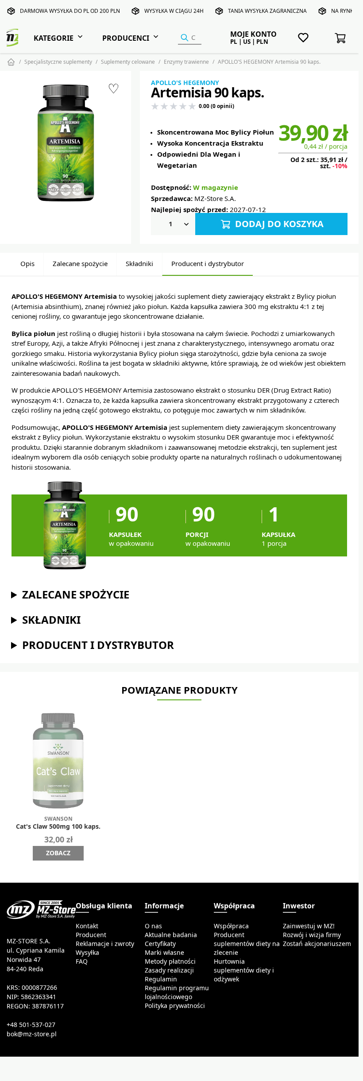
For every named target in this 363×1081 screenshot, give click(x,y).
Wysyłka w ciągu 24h (174, 11)
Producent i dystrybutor (207, 263)
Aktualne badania (171, 935)
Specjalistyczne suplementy (58, 62)
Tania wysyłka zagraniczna (267, 11)
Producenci (125, 38)
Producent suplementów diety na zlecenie (247, 944)
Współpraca (231, 926)
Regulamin (161, 979)
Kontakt (87, 926)
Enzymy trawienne (186, 62)
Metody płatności (170, 961)
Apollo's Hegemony (185, 83)
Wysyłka (87, 953)
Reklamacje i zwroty (105, 944)
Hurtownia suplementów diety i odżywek (244, 970)
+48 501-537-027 (31, 1025)
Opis (27, 263)
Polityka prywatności (175, 1006)
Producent (91, 935)
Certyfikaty (160, 944)
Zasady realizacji (169, 970)
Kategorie (53, 38)
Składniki (139, 263)
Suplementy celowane (128, 62)
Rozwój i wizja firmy (312, 935)
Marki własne (164, 953)
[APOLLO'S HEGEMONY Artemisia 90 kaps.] (66, 143)
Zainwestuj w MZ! (309, 926)
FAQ (82, 961)
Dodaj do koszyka (278, 223)
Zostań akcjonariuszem (317, 944)
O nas (153, 926)
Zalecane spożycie (80, 263)
